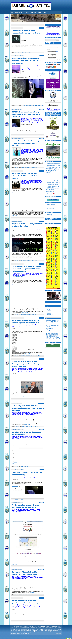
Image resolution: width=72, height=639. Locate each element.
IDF (30, 167)
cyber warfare (28, 105)
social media (36, 426)
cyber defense (23, 355)
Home (12, 12)
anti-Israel (47, 320)
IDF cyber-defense (34, 167)
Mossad (25, 466)
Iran (33, 426)
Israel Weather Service (50, 209)
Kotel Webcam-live (49, 214)
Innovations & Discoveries (19, 399)
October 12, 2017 (20, 55)
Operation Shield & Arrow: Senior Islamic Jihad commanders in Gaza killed (52, 185)
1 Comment (41, 138)
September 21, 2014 (21, 317)
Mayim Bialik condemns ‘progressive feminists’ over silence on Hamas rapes (52, 174)
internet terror (30, 426)
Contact (45, 12)
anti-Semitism (54, 321)
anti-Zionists (23, 260)
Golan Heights (56, 325)
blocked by (53, 345)
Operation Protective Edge (53, 333)
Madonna (34, 314)
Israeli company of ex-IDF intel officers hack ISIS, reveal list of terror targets (27, 175)
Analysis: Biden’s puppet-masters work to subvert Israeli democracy (52, 191)
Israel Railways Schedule (50, 208)
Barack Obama (48, 322)
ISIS (28, 217)
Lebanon (29, 52)
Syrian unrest (54, 337)
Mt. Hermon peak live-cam (51, 215)
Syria (50, 337)
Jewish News (49, 310)
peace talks (47, 337)
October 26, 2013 (20, 429)
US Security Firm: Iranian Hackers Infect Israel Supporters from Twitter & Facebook (28, 408)
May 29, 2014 (20, 403)
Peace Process (56, 336)
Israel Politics (53, 329)
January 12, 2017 (20, 138)
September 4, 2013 (21, 469)
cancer (26, 594)
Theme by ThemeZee (58, 633)
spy (27, 466)
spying (39, 105)
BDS (52, 322)
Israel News (16, 105)
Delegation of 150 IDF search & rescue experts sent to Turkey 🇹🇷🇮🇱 (52, 193)
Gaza (47, 325)
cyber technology (31, 399)
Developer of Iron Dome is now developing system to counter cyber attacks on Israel (27, 363)
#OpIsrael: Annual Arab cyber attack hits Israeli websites (27, 224)
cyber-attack (37, 399)
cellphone (22, 167)
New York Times (35, 105)
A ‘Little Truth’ (26, 12)
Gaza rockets (51, 325)
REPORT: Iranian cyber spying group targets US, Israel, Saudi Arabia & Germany (27, 114)
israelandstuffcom (14, 55)
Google (23, 566)
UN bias (51, 338)
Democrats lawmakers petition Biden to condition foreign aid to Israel (52, 189)
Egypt (57, 323)
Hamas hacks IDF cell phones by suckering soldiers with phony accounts (25, 143)
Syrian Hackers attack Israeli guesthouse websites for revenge (25, 601)
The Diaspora (49, 313)
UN (49, 338)
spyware (42, 105)
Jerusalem (53, 330)
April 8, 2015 (20, 221)
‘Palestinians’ (33, 12)
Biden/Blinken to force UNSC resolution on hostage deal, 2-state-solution (53, 166)
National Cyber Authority (36, 355)
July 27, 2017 (20, 109)
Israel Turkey (57, 329)
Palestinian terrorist (51, 336)
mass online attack (15, 486)
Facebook (23, 426)
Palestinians (29, 566)
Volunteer (39, 12)
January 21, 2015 (20, 263)
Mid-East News (17, 52)
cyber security (23, 105)
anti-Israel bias (52, 320)
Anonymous (22, 594)
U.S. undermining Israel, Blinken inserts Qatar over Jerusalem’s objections (52, 170)
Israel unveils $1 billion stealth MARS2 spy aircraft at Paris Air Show (53, 178)
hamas (28, 167)
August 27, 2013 (20, 502)
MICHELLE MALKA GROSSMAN (18, 276)
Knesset (49, 332)
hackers (23, 52)
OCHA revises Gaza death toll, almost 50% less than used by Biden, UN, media (53, 168)
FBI (21, 314)
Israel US (48, 330)
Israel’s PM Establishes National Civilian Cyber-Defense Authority (25, 321)
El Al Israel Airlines (49, 207)
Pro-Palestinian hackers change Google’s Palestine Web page (25, 506)
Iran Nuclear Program (55, 328)
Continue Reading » (15, 132)
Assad (39, 614)
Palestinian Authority (50, 334)
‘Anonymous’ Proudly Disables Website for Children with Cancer (25, 573)
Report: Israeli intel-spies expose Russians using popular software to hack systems (26, 60)
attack (26, 260)
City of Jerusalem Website (51, 204)
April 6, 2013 (20, 569)
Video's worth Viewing (50, 314)
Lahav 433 (31, 314)
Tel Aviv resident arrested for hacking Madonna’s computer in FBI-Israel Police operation (27, 268)
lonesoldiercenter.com (53, 156)
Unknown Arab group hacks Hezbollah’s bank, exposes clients (26, 31)
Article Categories (18, 12)
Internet (36, 260)
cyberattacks (29, 260)
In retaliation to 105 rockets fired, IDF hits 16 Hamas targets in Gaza (53, 187)
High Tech (25, 217)
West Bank (53, 338)
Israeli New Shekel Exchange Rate (53, 200)
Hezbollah (26, 52)
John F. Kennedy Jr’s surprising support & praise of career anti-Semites (53, 180)
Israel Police (27, 314)
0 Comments (41, 55)
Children (28, 594)
